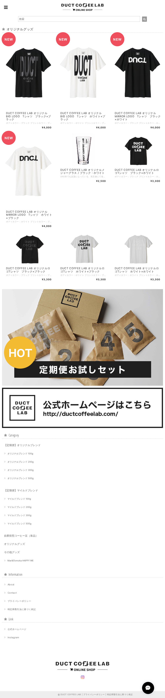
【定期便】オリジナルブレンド (22, 445)
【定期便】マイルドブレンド (21, 490)
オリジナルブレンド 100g (20, 453)
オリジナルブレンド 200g (20, 461)
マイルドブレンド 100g (19, 498)
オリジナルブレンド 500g (20, 478)
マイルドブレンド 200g (19, 507)
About (11, 584)
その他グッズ (12, 552)
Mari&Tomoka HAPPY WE (20, 560)
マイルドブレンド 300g (19, 515)
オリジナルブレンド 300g (20, 470)
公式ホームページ (17, 629)
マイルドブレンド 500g (19, 523)
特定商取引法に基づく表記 (22, 609)
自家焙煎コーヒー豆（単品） (21, 535)
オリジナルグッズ (14, 543)
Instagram (13, 637)
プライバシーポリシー (19, 601)
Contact (12, 592)
